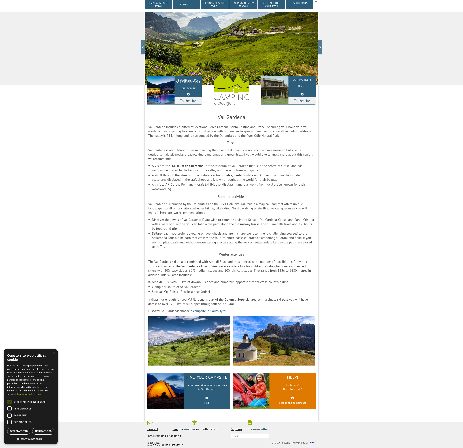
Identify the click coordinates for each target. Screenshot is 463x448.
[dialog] (31, 396)
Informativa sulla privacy (28, 394)
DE (316, 2)
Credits (286, 442)
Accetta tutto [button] (19, 431)
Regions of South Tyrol (215, 4)
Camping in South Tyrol (158, 4)
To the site (302, 100)
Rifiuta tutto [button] (43, 431)
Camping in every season (243, 4)
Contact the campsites (271, 4)
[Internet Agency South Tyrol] (313, 442)
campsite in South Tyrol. (210, 311)
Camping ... (186, 4)
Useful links (299, 3)
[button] (30, 439)
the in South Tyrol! (194, 429)
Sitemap (276, 442)
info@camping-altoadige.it (164, 435)
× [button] (53, 352)
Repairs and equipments (292, 402)
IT (315, 6)
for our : (250, 429)
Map (206, 402)
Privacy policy (300, 442)
